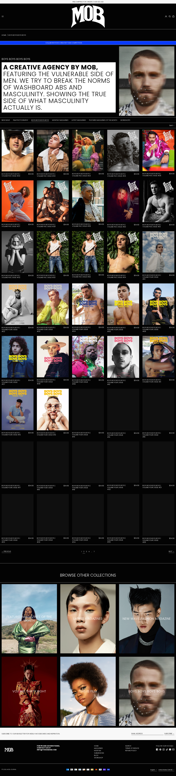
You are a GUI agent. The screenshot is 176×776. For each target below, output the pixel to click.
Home (4, 35)
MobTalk (97, 750)
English (152, 770)
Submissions (99, 753)
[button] (170, 16)
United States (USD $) (165, 770)
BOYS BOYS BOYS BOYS (17, 35)
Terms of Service (132, 748)
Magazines (98, 748)
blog (96, 755)
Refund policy (131, 750)
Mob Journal (11, 769)
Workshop (98, 758)
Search (128, 746)
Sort (171, 125)
